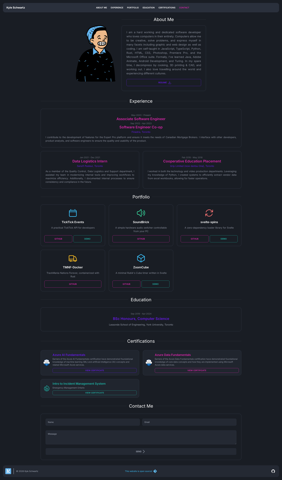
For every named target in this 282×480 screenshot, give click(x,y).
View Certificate (94, 370)
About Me (101, 7)
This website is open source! (138, 471)
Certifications (166, 7)
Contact (184, 7)
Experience (117, 7)
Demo (87, 239)
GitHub (58, 239)
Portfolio (133, 7)
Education (149, 7)
